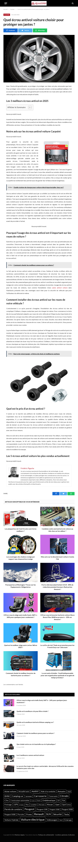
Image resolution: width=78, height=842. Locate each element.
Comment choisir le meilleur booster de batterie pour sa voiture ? (20, 674)
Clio (6, 800)
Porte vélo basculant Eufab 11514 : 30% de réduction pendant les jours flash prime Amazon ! (57, 587)
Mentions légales (20, 835)
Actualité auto (24, 792)
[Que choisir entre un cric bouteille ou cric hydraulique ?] (9, 747)
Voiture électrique (32, 819)
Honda (21, 804)
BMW (7, 796)
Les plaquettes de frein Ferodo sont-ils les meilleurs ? (20, 530)
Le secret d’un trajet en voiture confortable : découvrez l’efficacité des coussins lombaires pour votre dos (45, 767)
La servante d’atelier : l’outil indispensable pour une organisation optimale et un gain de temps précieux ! (57, 675)
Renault (39, 814)
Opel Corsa (66, 805)
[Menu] (5, 3)
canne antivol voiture (60, 288)
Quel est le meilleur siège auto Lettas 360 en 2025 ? (20, 646)
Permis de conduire (13, 809)
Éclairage (68, 820)
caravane (28, 796)
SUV (48, 814)
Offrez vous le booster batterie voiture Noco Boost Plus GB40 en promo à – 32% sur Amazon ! (57, 617)
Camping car (17, 796)
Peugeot (29, 809)
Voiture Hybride (11, 820)
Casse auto (53, 796)
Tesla (66, 814)
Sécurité (57, 814)
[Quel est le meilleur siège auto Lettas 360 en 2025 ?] (20, 632)
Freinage (8, 804)
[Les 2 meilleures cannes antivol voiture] (9, 758)
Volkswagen (52, 820)
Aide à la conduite (48, 791)
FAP (58, 800)
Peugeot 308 (42, 809)
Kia (27, 804)
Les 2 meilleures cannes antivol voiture (30, 755)
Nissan (50, 804)
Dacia (38, 800)
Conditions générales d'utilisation (65, 835)
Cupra (33, 800)
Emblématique (49, 800)
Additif (35, 791)
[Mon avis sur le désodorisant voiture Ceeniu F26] (57, 544)
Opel (57, 804)
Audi (69, 791)
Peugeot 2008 (54, 809)
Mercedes (42, 805)
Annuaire (61, 791)
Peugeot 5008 (9, 815)
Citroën (64, 795)
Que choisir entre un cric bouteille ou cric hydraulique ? (36, 744)
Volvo (61, 820)
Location (34, 805)
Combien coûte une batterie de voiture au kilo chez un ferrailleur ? (57, 530)
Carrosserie (40, 795)
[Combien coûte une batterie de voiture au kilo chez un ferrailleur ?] (57, 516)
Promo (29, 814)
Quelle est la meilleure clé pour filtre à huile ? (32, 711)
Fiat (63, 800)
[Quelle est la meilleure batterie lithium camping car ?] (9, 725)
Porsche (21, 815)
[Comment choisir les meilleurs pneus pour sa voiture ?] (9, 736)
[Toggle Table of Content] (29, 107)
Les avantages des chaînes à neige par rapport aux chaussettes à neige (20, 558)
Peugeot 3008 (67, 809)
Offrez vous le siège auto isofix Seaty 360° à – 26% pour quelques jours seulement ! (21, 616)
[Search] (72, 3)
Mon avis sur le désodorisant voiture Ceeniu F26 (57, 558)
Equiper (6, 15)
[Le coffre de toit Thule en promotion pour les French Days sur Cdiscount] (57, 632)
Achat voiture (10, 791)
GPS (16, 804)
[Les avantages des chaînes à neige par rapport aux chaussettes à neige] (20, 544)
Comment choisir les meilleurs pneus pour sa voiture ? (35, 733)
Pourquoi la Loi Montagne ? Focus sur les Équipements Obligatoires (20, 586)
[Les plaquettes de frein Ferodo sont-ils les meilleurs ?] (20, 516)
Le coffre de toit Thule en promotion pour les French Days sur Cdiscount (57, 646)
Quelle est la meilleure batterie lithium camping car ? (35, 722)
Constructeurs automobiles (20, 800)
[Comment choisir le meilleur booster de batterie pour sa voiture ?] (20, 660)
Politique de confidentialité (46, 835)
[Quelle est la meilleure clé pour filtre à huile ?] (9, 714)
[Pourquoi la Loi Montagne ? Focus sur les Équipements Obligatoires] (20, 572)
